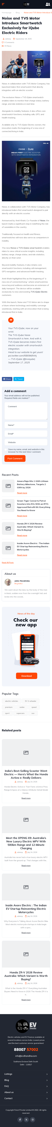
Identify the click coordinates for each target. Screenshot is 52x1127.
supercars (20, 713)
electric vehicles (11, 701)
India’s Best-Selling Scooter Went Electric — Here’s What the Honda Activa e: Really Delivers (26, 774)
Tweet (20, 379)
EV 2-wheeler (30, 701)
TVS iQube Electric (39, 291)
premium (8, 707)
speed (34, 707)
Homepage (6, 12)
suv (33, 713)
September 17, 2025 (19, 362)
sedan (22, 707)
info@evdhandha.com (26, 1056)
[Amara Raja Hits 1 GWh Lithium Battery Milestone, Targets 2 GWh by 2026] (8, 486)
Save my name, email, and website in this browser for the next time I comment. (26, 450)
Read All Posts (8, 562)
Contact (8, 1098)
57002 (26, 1049)
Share (8, 379)
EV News (8, 46)
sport (7, 713)
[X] (26, 1119)
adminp (8, 39)
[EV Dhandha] (26, 4)
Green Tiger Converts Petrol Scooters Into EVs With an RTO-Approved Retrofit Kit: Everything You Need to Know (33, 506)
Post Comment (15, 458)
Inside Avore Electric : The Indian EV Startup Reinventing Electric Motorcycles (33, 546)
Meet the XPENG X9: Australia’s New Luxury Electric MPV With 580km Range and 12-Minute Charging (26, 843)
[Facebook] (20, 1119)
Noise (42, 220)
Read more (22, 493)
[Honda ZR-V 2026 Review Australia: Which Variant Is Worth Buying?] (8, 528)
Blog (18, 12)
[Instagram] (32, 1119)
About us (9, 1092)
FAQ (6, 1086)
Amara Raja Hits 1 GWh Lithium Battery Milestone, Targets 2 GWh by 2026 (32, 484)
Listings (8, 1074)
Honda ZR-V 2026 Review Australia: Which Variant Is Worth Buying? (30, 526)
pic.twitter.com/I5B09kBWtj (22, 355)
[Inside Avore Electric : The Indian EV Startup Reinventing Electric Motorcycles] (8, 548)
